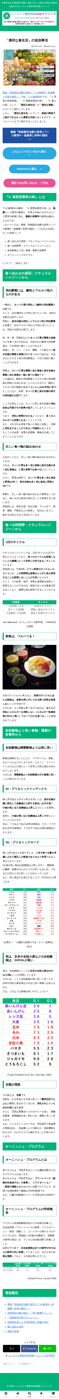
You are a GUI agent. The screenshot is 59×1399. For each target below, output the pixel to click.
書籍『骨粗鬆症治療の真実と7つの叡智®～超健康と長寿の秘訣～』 (29, 135)
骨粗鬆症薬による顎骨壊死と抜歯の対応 (28, 1322)
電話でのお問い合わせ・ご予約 (29, 182)
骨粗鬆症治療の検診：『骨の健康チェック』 (30, 1313)
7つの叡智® (34, 96)
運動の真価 (13, 1331)
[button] (53, 809)
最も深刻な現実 (15, 1326)
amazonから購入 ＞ (29, 168)
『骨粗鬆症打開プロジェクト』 (23, 1317)
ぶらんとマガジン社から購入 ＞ (30, 153)
